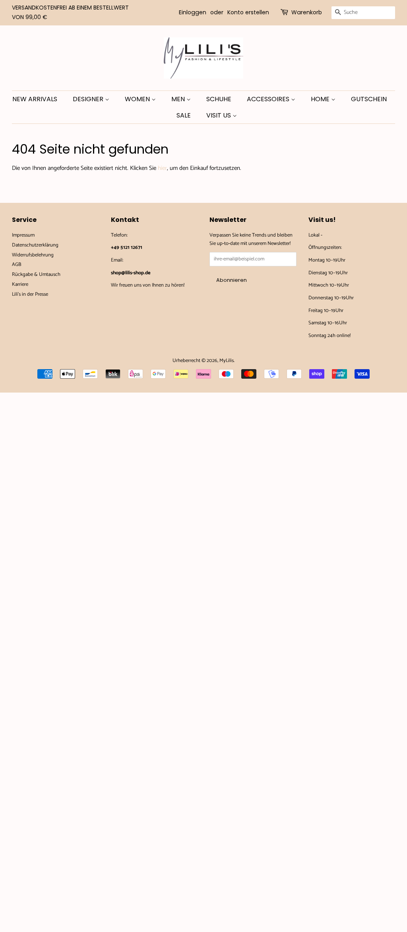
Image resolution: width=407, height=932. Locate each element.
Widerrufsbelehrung (33, 255)
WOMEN (138, 99)
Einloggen (192, 12)
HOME (321, 99)
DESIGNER (89, 99)
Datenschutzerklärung (35, 245)
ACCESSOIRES (269, 99)
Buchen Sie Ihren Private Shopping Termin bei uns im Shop (147, 302)
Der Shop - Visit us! (343, 235)
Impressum (23, 235)
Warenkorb (306, 12)
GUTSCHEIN (369, 99)
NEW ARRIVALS (34, 99)
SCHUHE (218, 99)
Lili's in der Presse (30, 294)
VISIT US (219, 115)
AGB (16, 264)
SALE (183, 115)
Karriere (20, 284)
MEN (178, 99)
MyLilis (226, 360)
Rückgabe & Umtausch (36, 274)
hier (162, 168)
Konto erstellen (248, 12)
